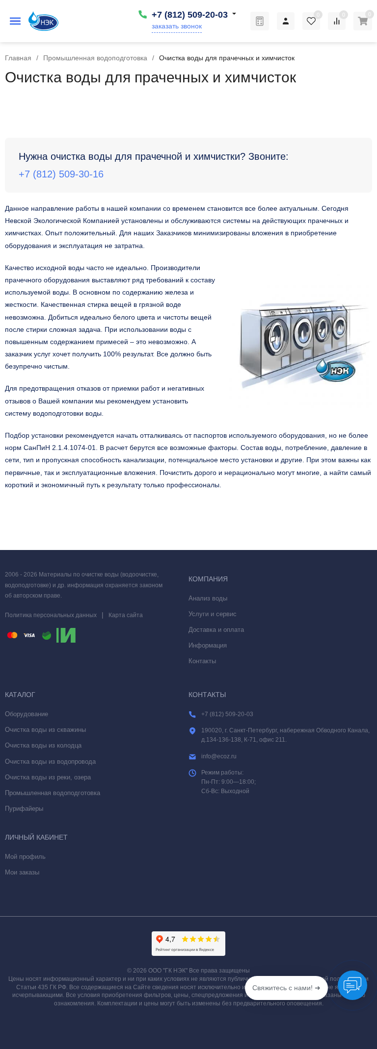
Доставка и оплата (216, 629)
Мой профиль (25, 856)
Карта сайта (125, 615)
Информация (207, 645)
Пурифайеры (24, 808)
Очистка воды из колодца (43, 745)
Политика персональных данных (51, 615)
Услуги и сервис (212, 614)
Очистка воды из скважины (45, 729)
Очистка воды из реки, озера (48, 777)
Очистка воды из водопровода (50, 761)
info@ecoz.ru (219, 756)
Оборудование (26, 714)
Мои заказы (22, 872)
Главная (18, 57)
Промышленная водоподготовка (95, 57)
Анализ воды (207, 598)
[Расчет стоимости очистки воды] (259, 21)
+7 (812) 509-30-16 (61, 174)
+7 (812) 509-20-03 (190, 15)
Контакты (202, 661)
